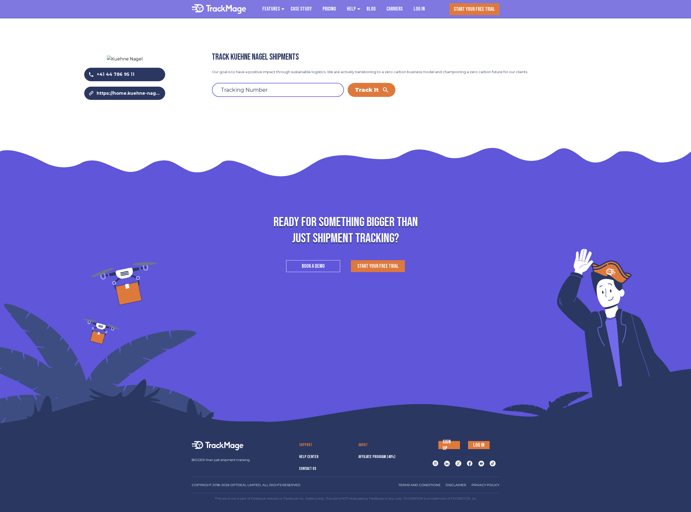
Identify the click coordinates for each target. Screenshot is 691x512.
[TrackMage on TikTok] (493, 463)
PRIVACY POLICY (485, 485)
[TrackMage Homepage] (219, 9)
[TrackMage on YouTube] (481, 463)
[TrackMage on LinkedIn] (447, 463)
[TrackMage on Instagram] (435, 463)
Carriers (395, 9)
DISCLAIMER (456, 485)
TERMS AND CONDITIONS (419, 485)
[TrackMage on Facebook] (469, 463)
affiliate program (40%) (376, 456)
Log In (419, 9)
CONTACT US (307, 468)
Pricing (329, 9)
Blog (371, 9)
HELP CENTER (309, 456)
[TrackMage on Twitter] (458, 463)
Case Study (301, 9)
